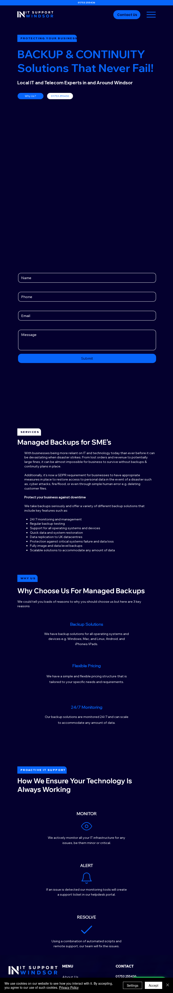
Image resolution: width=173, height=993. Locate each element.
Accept (153, 985)
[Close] (167, 985)
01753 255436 (86, 2)
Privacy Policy (69, 987)
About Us (70, 977)
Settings (132, 985)
